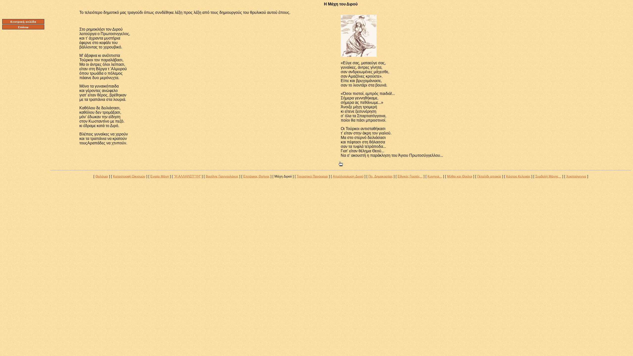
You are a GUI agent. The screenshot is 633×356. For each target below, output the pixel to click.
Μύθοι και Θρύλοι (459, 176)
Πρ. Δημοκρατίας (380, 176)
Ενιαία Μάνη (159, 176)
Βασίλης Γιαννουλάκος (222, 176)
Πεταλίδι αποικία (489, 176)
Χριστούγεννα (576, 176)
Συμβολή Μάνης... (548, 176)
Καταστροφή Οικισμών (129, 176)
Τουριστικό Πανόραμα (312, 176)
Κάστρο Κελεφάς (518, 176)
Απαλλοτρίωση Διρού (348, 176)
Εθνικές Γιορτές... (410, 176)
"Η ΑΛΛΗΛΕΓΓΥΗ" (187, 176)
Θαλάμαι (101, 176)
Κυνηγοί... (435, 176)
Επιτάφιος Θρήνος (256, 176)
